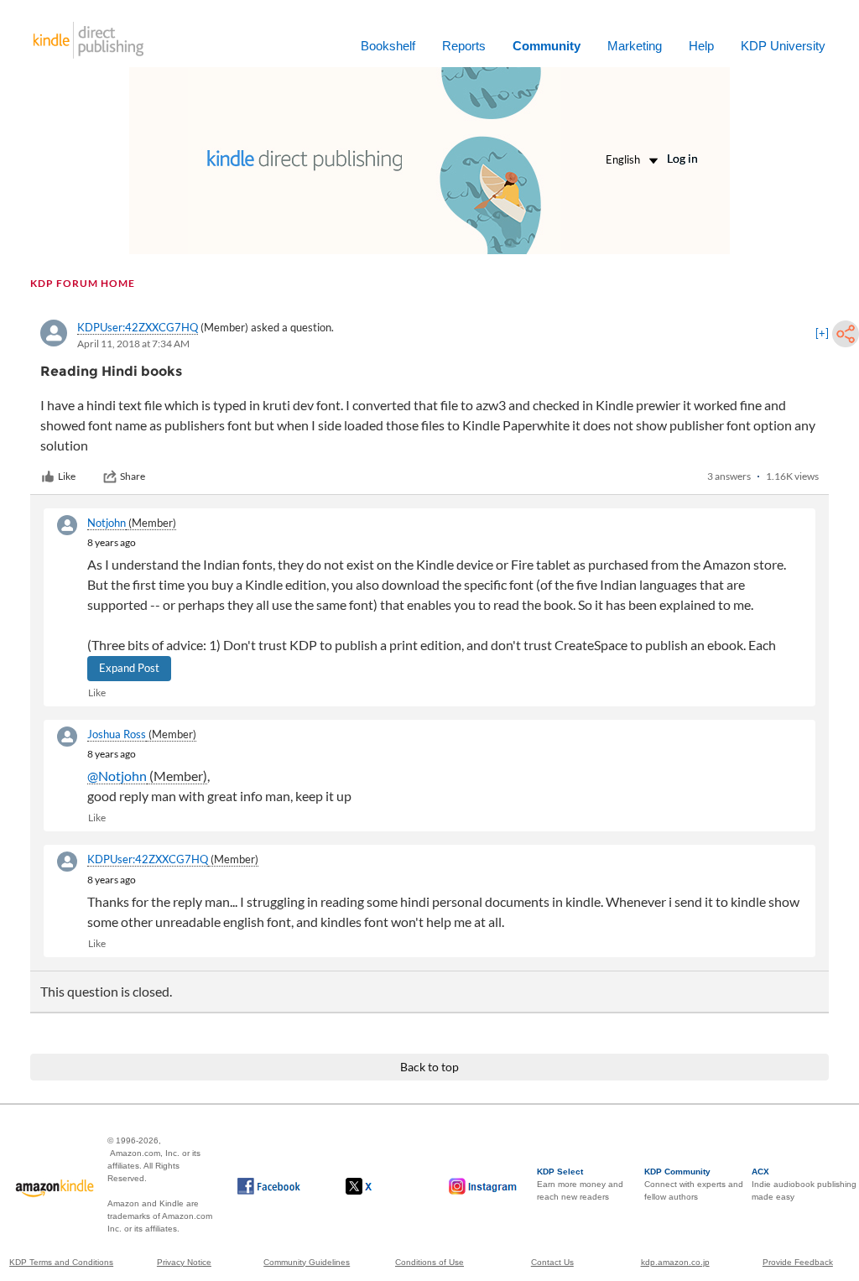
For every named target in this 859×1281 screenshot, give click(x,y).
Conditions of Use (429, 1262)
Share (132, 476)
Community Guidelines (306, 1262)
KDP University (783, 46)
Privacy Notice (184, 1262)
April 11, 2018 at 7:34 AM (133, 343)
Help (701, 46)
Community (546, 46)
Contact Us (552, 1262)
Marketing (634, 46)
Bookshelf (388, 46)
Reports (464, 46)
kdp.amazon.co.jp (675, 1262)
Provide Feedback (798, 1262)
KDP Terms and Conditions (61, 1262)
